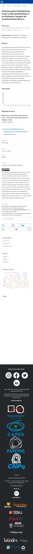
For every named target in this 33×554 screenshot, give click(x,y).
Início (3, 6)
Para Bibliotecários (7, 246)
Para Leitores (6, 241)
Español (5, 259)
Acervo (8, 6)
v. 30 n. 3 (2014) (17, 6)
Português (6, 262)
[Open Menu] (2, 2)
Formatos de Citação (8, 218)
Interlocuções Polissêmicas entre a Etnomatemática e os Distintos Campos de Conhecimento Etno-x (16, 131)
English (5, 257)
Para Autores (6, 243)
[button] (6, 225)
